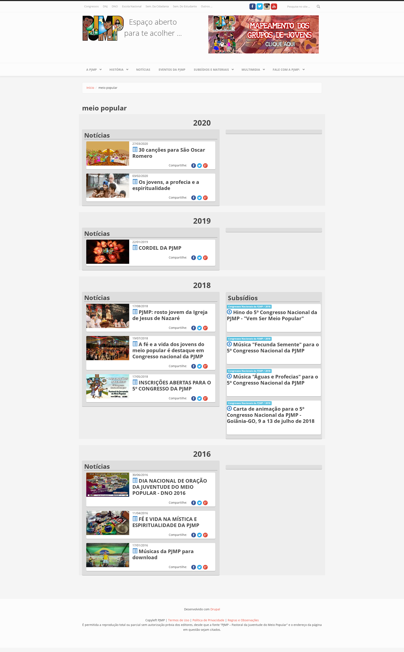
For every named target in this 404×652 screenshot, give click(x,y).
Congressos (91, 6)
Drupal (215, 609)
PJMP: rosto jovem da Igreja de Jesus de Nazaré (170, 314)
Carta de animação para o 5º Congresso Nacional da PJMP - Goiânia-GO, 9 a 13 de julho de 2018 (271, 414)
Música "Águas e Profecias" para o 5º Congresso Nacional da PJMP (272, 379)
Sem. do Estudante (185, 6)
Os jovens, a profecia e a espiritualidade (165, 184)
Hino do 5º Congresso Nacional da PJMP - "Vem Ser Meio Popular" (272, 315)
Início (90, 88)
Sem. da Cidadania (157, 6)
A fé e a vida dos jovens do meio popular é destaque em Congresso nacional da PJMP (168, 350)
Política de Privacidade (209, 620)
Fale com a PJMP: (284, 69)
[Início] (103, 28)
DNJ (105, 6)
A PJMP (89, 69)
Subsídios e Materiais (209, 69)
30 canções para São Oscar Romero (168, 152)
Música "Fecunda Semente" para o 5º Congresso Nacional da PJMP (273, 347)
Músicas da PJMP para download (163, 554)
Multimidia (248, 69)
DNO (115, 6)
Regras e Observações (243, 620)
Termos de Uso (178, 620)
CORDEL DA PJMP (160, 247)
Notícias (143, 70)
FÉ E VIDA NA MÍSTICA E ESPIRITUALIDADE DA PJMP (165, 522)
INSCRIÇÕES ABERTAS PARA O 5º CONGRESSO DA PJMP (171, 385)
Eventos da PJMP (172, 70)
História (114, 69)
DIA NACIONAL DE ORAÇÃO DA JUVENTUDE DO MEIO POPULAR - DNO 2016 (169, 486)
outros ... (206, 6)
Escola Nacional (131, 6)
